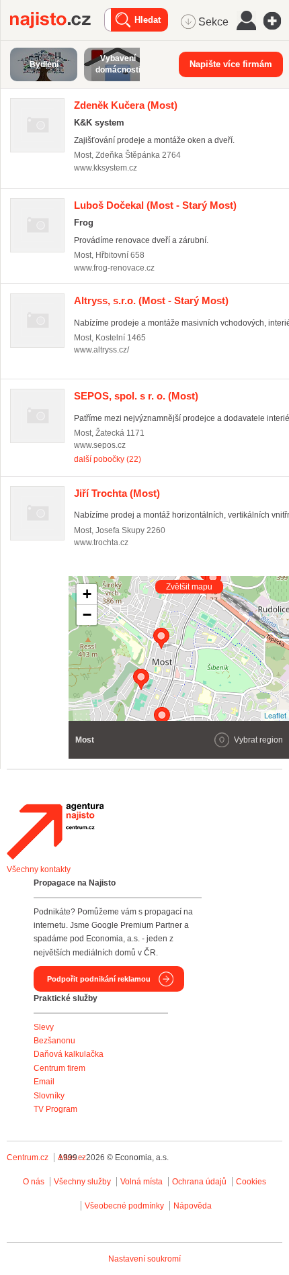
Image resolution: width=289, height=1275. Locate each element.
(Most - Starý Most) (155, 205)
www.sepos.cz (100, 445)
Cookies (251, 1181)
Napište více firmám (231, 64)
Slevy (44, 1027)
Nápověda (192, 1206)
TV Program (55, 1109)
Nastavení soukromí (144, 1259)
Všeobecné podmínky (124, 1206)
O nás (33, 1181)
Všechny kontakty (39, 869)
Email (44, 1081)
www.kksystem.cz (105, 168)
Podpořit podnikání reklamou (99, 979)
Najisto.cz (57, 20)
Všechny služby (83, 1181)
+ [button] (87, 593)
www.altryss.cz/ (101, 350)
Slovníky (49, 1095)
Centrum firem (59, 1068)
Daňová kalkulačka (69, 1054)
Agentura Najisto (55, 831)
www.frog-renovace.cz (114, 268)
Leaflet (275, 715)
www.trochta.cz (101, 542)
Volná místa (141, 1181)
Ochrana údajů (199, 1181)
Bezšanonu (54, 1040)
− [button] (87, 614)
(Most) (125, 105)
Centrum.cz (27, 1157)
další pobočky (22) (107, 459)
